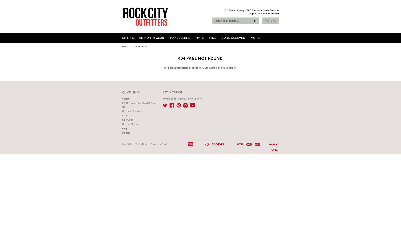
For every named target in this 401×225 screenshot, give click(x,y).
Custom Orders (130, 124)
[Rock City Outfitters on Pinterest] (178, 106)
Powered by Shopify (159, 143)
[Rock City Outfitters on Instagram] (185, 106)
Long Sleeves (233, 37)
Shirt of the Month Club (143, 37)
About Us (127, 115)
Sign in (253, 13)
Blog (124, 128)
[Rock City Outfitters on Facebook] (171, 106)
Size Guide (127, 119)
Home (125, 46)
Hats (200, 37)
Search (126, 98)
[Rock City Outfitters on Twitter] (165, 106)
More (255, 37)
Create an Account (270, 13)
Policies (126, 132)
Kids (212, 37)
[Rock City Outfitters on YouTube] (192, 106)
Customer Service (131, 111)
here (212, 67)
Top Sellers (179, 37)
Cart (273, 20)
